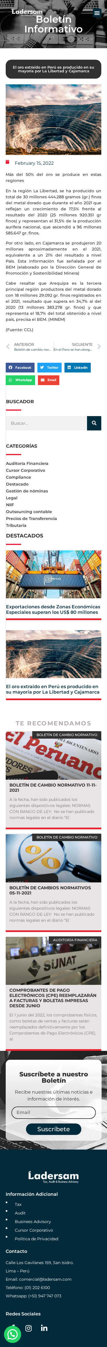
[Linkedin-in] (44, 1328)
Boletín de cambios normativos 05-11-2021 (50, 890)
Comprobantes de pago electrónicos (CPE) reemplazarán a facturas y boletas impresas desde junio (52, 997)
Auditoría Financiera (27, 463)
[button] (97, 13)
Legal (11, 497)
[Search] (94, 423)
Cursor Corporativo (25, 470)
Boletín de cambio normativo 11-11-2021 (53, 787)
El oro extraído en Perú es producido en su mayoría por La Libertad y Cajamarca (53, 689)
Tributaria (16, 525)
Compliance (18, 477)
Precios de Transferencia (31, 518)
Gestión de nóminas (27, 491)
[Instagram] (28, 1328)
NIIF (10, 504)
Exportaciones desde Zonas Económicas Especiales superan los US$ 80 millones (53, 609)
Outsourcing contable (29, 511)
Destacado (17, 484)
